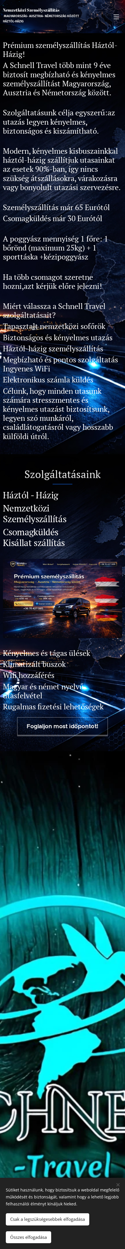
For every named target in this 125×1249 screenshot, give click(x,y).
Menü (116, 16)
